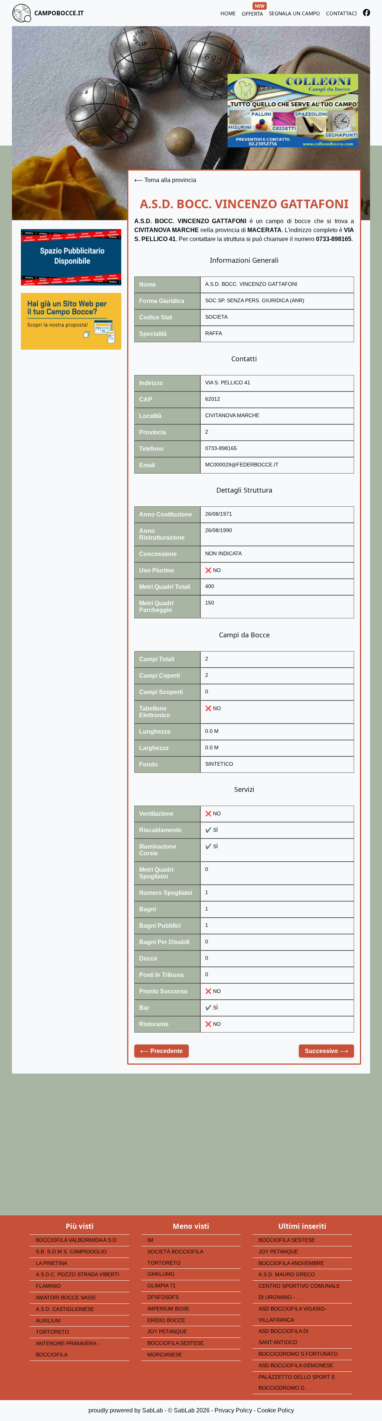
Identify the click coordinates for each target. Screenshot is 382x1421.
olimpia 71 (161, 1286)
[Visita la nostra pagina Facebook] (366, 14)
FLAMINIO (48, 1286)
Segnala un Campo (294, 13)
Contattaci (341, 13)
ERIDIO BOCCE (166, 1320)
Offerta (252, 12)
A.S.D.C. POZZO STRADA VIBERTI (77, 1274)
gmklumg (161, 1274)
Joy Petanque (167, 1331)
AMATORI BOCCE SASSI (66, 1297)
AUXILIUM (48, 1321)
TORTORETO (52, 1332)
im (150, 1240)
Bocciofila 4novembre (291, 1263)
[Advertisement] (71, 421)
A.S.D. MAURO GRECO (287, 1274)
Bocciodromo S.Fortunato (298, 1354)
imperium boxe (168, 1309)
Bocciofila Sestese (175, 1343)
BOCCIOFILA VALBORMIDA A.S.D (76, 1240)
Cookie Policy (275, 1410)
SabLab (152, 1410)
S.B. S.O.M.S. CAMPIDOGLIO (71, 1252)
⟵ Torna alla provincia (165, 180)
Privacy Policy (233, 1410)
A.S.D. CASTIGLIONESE (65, 1309)
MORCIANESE (164, 1355)
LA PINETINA (51, 1263)
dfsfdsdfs (163, 1297)
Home (228, 13)
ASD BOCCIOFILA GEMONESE (296, 1365)
